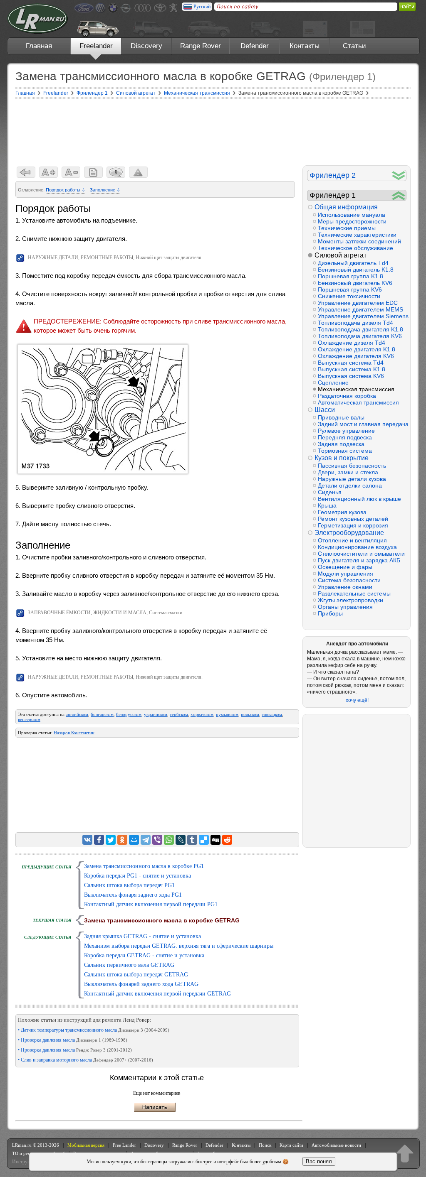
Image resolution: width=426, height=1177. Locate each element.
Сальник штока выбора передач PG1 (129, 885)
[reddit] (227, 840)
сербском (179, 714)
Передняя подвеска (345, 437)
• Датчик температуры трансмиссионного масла (93, 1030)
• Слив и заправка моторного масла (85, 1060)
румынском (227, 714)
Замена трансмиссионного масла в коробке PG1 (144, 866)
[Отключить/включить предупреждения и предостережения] (138, 172)
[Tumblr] (192, 840)
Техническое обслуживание (355, 248)
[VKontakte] (87, 840)
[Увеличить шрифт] (48, 172)
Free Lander (124, 1145)
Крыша (327, 505)
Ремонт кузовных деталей (353, 518)
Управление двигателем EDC (358, 302)
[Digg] (215, 840)
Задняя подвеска (341, 444)
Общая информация (346, 207)
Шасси (325, 409)
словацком (272, 714)
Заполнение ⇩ (105, 189)
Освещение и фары (345, 567)
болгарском (102, 714)
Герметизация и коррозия (353, 525)
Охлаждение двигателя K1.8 (356, 349)
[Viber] (157, 840)
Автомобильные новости (336, 1145)
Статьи (354, 46)
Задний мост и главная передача (362, 424)
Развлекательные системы (354, 593)
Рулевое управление (346, 430)
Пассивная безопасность (352, 465)
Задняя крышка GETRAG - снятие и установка (142, 936)
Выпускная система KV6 (351, 376)
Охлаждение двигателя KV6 (356, 356)
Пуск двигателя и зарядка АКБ (359, 560)
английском (77, 714)
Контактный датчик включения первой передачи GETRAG (157, 994)
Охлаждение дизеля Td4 (351, 342)
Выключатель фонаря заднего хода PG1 (133, 895)
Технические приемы (347, 228)
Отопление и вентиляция (352, 540)
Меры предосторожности (352, 221)
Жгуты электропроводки (350, 600)
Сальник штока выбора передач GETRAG (136, 974)
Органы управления (345, 606)
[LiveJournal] (181, 840)
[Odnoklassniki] (122, 840)
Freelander (96, 46)
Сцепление (333, 382)
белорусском (128, 714)
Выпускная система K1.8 (351, 369)
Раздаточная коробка (347, 395)
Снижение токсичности (349, 296)
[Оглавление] (93, 172)
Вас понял (319, 1161)
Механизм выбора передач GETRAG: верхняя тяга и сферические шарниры (178, 946)
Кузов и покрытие (342, 457)
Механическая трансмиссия (356, 389)
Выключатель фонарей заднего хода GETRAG (141, 984)
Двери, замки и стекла (348, 472)
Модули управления (345, 573)
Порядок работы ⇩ (65, 189)
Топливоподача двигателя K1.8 (360, 329)
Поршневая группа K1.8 (350, 276)
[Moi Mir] (134, 840)
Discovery (146, 46)
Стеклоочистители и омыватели (361, 553)
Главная (39, 46)
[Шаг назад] (26, 172)
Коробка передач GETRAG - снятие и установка (144, 955)
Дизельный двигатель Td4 (353, 263)
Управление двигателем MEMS (360, 309)
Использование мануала (351, 214)
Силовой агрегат (341, 255)
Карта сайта (291, 1145)
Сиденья (330, 492)
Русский (202, 7)
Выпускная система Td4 (351, 362)
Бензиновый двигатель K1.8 (356, 269)
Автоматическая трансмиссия (358, 402)
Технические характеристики (357, 234)
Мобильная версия (85, 1145)
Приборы (330, 613)
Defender (254, 46)
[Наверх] (404, 1153)
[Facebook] (99, 840)
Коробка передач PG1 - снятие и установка (137, 876)
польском (250, 714)
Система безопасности (349, 580)
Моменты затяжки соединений (359, 241)
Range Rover (200, 46)
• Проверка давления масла (72, 1040)
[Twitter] (111, 840)
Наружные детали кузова (352, 479)
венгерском (29, 719)
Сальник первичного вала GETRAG (129, 965)
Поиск (265, 1145)
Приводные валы (341, 417)
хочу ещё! (357, 700)
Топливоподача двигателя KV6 (360, 336)
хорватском (202, 714)
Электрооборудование (349, 532)
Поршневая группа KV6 (350, 289)
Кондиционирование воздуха (357, 547)
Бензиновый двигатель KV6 (355, 283)
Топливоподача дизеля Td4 (355, 322)
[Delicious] (204, 840)
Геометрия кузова (342, 512)
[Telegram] (146, 840)
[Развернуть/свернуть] (398, 175)
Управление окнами (345, 587)
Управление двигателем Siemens (362, 316)
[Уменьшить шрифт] (71, 172)
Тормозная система (345, 450)
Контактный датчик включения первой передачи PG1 (151, 904)
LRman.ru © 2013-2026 (35, 1145)
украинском (155, 714)
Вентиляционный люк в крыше (359, 498)
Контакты (305, 46)
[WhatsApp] (169, 840)
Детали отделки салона (350, 485)
